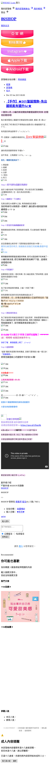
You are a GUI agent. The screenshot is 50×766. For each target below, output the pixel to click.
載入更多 (5, 521)
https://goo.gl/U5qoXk (31, 425)
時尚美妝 (22, 79)
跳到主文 (5, 26)
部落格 (9, 88)
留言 (24, 502)
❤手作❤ (20, 512)
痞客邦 (19, 502)
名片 (8, 91)
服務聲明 (28, 731)
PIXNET (12, 728)
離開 (14, 761)
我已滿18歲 (6, 761)
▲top (3, 516)
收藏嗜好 (21, 509)
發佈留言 (5, 537)
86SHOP (8, 18)
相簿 (8, 84)
